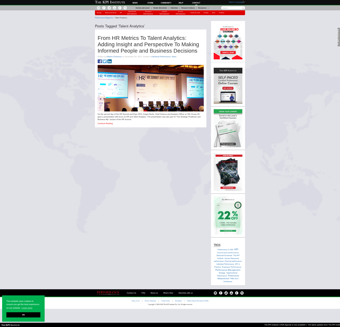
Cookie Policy (165, 301)
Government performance (228, 252)
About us (154, 293)
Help (181, 3)
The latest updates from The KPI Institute (319, 325)
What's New (168, 293)
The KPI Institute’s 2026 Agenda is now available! (279, 325)
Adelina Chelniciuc (114, 57)
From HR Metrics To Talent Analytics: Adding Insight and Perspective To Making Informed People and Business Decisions (148, 44)
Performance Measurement (228, 277)
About (213, 12)
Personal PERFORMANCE (180, 13)
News (135, 3)
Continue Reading (105, 123)
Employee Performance (231, 267)
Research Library (188, 8)
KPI (121, 12)
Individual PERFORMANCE (164, 13)
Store (150, 3)
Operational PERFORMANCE (148, 13)
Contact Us (131, 293)
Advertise (174, 8)
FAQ (143, 293)
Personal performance (233, 261)
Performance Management (227, 269)
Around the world (195, 12)
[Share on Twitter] (105, 61)
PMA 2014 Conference (230, 280)
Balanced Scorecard (110, 12)
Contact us (196, 4)
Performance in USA (225, 249)
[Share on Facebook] (100, 61)
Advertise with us (185, 293)
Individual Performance (161, 57)
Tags (217, 245)
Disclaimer (178, 301)
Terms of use (136, 301)
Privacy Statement (150, 301)
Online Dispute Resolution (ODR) (198, 301)
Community (166, 3)
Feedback (221, 12)
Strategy (99, 12)
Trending (205, 12)
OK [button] (23, 315)
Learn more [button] (27, 308)
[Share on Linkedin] (109, 61)
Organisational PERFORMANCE (132, 13)
